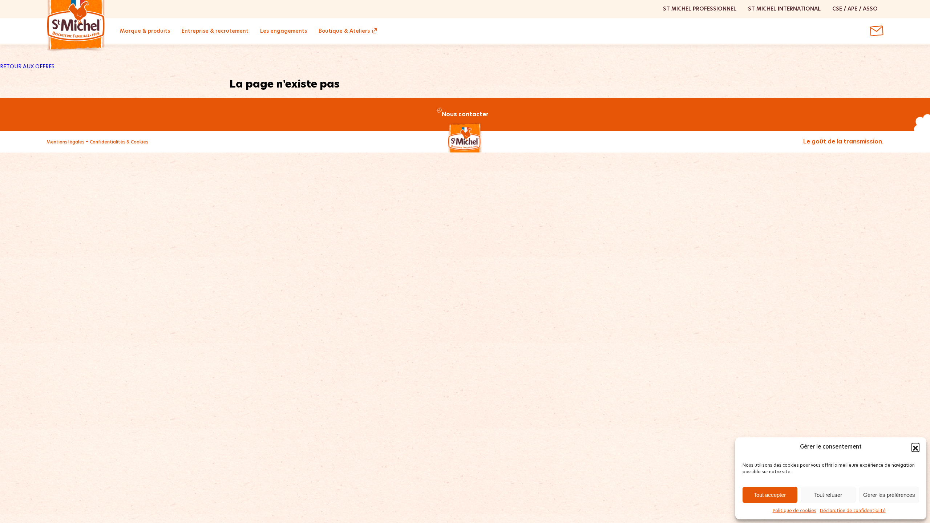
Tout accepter (770, 495)
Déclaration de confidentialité (853, 510)
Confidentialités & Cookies (119, 142)
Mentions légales (65, 142)
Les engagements (283, 31)
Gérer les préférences (889, 495)
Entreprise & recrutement (215, 31)
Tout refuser (828, 495)
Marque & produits (145, 31)
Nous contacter (465, 114)
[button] (915, 446)
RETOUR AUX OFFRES (27, 66)
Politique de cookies (794, 510)
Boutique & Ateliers (344, 31)
